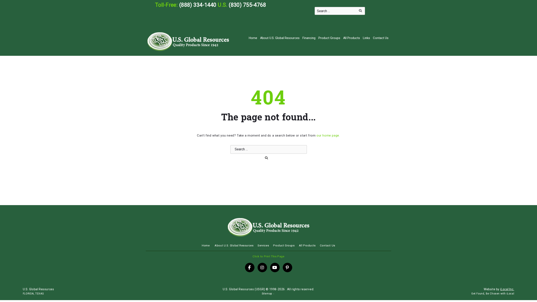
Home (253, 38)
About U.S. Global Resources (280, 38)
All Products (351, 38)
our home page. (328, 135)
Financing (308, 38)
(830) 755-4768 (247, 5)
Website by (499, 289)
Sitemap (267, 293)
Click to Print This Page (268, 256)
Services (263, 245)
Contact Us (380, 38)
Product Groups (329, 38)
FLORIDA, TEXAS (33, 293)
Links (366, 38)
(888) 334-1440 (197, 5)
